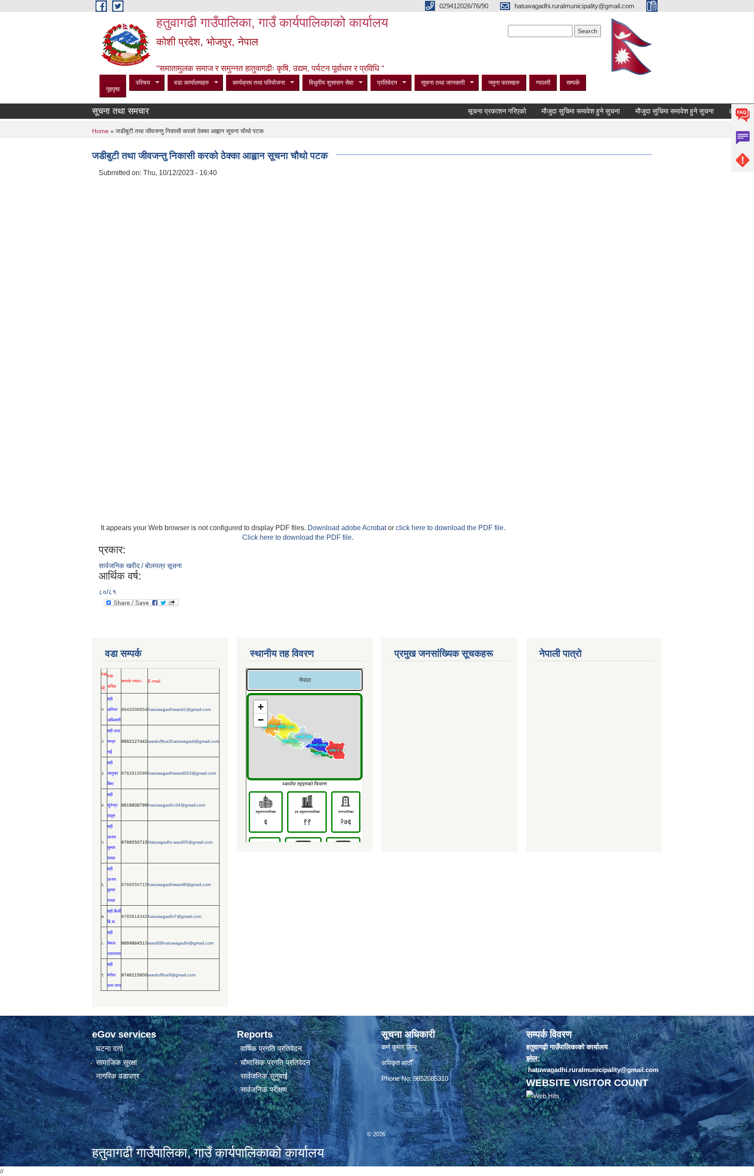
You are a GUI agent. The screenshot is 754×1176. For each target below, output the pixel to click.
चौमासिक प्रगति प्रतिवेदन (275, 1063)
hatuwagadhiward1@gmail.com (179, 709)
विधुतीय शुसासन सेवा (327, 82)
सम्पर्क (572, 82)
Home (100, 131)
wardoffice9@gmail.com (171, 975)
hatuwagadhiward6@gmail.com (179, 884)
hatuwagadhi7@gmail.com (174, 916)
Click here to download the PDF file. (297, 537)
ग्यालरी (543, 82)
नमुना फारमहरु (504, 82)
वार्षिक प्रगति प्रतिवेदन (271, 1049)
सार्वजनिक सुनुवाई (264, 1076)
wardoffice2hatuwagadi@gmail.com (183, 741)
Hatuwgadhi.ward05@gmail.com (180, 842)
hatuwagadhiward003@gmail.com (182, 773)
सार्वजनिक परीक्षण (263, 1090)
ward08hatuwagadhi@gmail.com (180, 943)
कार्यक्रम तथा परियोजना (255, 82)
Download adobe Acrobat (348, 527)
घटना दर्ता (109, 1049)
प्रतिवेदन (383, 82)
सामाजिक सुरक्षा (116, 1063)
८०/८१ (107, 592)
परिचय (139, 82)
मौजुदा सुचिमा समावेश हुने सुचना (563, 111)
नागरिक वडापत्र (117, 1076)
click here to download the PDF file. (450, 527)
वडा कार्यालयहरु (188, 82)
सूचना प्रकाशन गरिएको (479, 111)
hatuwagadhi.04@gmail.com (176, 805)
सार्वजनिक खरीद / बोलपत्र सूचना (140, 565)
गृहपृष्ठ (113, 89)
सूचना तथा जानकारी (440, 82)
